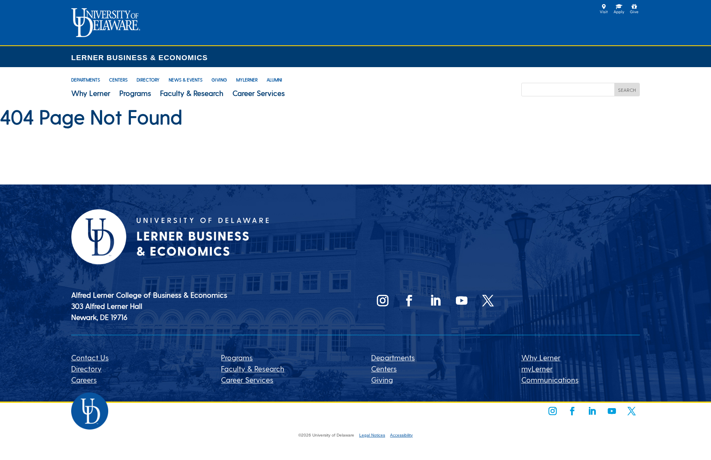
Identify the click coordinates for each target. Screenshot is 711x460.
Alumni (274, 79)
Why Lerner (90, 93)
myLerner (247, 79)
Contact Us (90, 357)
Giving (219, 79)
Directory (148, 79)
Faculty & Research (191, 93)
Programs (135, 93)
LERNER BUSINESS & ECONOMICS (139, 58)
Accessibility (401, 435)
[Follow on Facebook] (409, 300)
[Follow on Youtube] (461, 300)
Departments (85, 79)
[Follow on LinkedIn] (435, 300)
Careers (84, 379)
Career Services (258, 93)
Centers (118, 79)
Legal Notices (372, 435)
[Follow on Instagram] (382, 300)
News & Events (185, 79)
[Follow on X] (488, 300)
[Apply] (105, 34)
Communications (550, 379)
